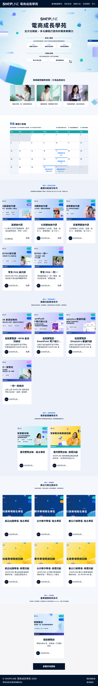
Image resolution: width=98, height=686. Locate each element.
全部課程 (86, 4)
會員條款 (90, 682)
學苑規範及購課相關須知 (12, 682)
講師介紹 (77, 4)
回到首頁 (67, 4)
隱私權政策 (91, 679)
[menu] (72, 4)
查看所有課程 (49, 666)
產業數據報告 (57, 4)
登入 (93, 4)
